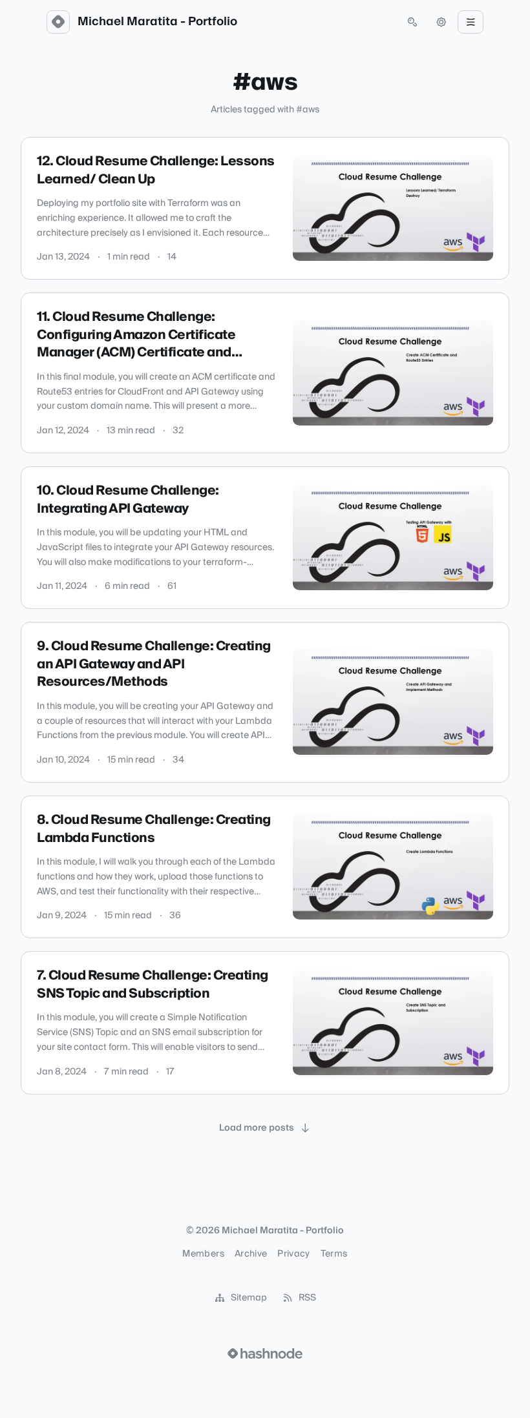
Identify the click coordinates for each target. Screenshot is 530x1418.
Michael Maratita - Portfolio (157, 22)
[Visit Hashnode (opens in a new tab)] (265, 1353)
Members (203, 1254)
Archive (251, 1254)
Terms (334, 1254)
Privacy (293, 1254)
